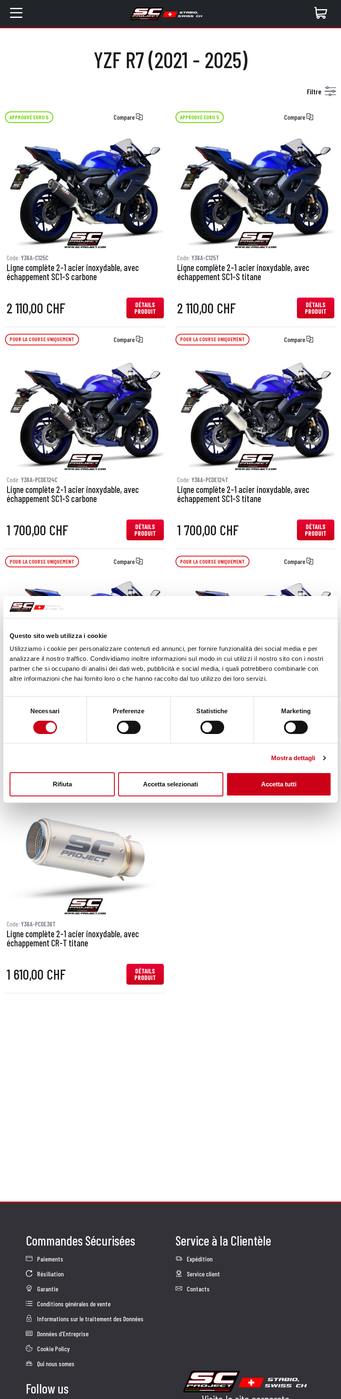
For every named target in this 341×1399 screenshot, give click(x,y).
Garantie (47, 1289)
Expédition (199, 1259)
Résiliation (50, 1274)
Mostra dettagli (293, 757)
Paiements (49, 1259)
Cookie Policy (52, 1348)
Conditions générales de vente (73, 1304)
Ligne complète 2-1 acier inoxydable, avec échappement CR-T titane (73, 938)
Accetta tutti (279, 784)
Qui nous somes (55, 1363)
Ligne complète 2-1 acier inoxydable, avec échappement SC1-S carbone (73, 272)
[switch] (129, 727)
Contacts (197, 1289)
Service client (202, 1274)
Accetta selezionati (170, 784)
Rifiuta (62, 784)
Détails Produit (145, 308)
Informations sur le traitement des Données (89, 1319)
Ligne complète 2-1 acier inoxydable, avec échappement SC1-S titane (243, 272)
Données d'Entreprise (62, 1333)
